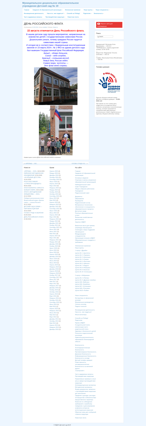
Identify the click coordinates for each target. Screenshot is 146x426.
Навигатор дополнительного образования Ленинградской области (84, 339)
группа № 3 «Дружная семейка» (85, 280)
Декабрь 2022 (54, 206)
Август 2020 (53, 248)
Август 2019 (53, 258)
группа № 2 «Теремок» (82, 255)
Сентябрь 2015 (54, 302)
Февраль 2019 (54, 267)
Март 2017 (53, 283)
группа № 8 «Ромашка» (82, 267)
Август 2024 (53, 181)
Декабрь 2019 (54, 256)
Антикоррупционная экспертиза (85, 385)
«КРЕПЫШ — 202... (31, 163)
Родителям (86, 13)
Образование (79, 198)
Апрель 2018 (54, 271)
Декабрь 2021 (54, 223)
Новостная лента (73, 17)
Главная (26, 10)
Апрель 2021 (54, 235)
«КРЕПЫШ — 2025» (30, 171)
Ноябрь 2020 (54, 246)
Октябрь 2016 (54, 292)
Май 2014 (53, 315)
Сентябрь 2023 (54, 196)
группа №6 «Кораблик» (82, 284)
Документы (78, 196)
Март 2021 (53, 238)
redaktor (45, 27)
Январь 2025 (54, 173)
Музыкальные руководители (84, 302)
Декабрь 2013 (54, 319)
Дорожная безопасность (83, 354)
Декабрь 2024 (54, 175)
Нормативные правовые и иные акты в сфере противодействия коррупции (85, 381)
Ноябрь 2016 (54, 290)
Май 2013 (53, 323)
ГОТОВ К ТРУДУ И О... (79, 163)
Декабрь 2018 (54, 269)
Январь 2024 (54, 190)
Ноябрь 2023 (54, 192)
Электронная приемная (72, 10)
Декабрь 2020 (54, 244)
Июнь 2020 (53, 252)
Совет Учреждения (81, 186)
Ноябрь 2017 (54, 275)
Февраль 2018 (54, 273)
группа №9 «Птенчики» (82, 288)
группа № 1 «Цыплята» (82, 253)
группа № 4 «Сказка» (82, 259)
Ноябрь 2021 (54, 225)
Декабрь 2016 (54, 287)
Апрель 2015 (54, 308)
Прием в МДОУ (80, 323)
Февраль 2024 (54, 188)
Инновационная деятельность (34, 13)
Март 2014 (53, 317)
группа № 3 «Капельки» (83, 257)
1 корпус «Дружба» (81, 250)
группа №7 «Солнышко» (83, 286)
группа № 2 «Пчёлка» (82, 278)
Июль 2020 (53, 250)
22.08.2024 (35, 27)
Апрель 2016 (54, 294)
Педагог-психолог (81, 306)
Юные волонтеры (81, 314)
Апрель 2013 (54, 325)
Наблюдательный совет (82, 184)
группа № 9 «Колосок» (82, 269)
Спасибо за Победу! (73, 13)
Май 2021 (53, 233)
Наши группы (88, 10)
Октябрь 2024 (54, 177)
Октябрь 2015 (54, 300)
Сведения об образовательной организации (47, 10)
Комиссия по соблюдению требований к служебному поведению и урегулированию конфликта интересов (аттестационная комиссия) (85, 406)
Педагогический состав (82, 203)
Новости (55, 27)
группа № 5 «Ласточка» (82, 261)
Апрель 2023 (54, 202)
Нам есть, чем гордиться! (55, 13)
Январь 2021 (54, 242)
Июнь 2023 (53, 198)
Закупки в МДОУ (80, 222)
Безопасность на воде (82, 358)
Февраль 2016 (54, 298)
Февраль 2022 (54, 219)
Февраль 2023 (54, 204)
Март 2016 (53, 296)
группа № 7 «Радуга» (82, 265)
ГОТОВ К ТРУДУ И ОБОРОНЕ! (34, 213)
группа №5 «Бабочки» (82, 282)
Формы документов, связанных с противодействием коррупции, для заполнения (85, 391)
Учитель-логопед (80, 304)
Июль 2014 (53, 312)
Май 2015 (53, 306)
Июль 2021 (53, 229)
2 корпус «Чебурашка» (82, 275)
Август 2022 (53, 210)
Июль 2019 (53, 260)
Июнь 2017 (53, 279)
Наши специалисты (102, 10)
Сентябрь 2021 (54, 227)
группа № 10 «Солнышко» (83, 272)
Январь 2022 (54, 221)
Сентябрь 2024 (54, 179)
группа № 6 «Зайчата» (82, 263)
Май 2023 (53, 200)
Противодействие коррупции (54, 17)
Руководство (79, 200)
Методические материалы (83, 387)
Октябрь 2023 (54, 194)
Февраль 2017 (54, 285)
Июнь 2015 (53, 304)
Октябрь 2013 (54, 321)
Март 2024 (53, 185)
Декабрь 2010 (54, 329)
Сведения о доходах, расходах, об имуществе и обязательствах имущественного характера (85, 397)
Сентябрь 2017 (54, 277)
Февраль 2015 (54, 310)
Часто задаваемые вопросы (33, 17)
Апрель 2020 (54, 254)
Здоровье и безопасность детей (85, 331)
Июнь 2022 (53, 213)
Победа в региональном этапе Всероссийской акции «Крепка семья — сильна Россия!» (34, 200)
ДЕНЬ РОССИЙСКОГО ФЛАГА (43, 23)
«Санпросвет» (79, 370)
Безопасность (98, 13)
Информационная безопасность (85, 356)
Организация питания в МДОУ (85, 238)
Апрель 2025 (54, 171)
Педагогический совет (82, 193)
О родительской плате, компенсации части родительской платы (82, 327)
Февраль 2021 (54, 240)
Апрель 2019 (54, 265)
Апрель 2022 (54, 215)
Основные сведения (81, 178)
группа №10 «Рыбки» (82, 290)
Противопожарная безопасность (85, 352)
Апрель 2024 (54, 183)
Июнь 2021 (53, 231)
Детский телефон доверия (83, 360)
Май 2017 (53, 281)
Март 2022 (53, 217)
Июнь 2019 (53, 263)
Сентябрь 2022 (54, 208)
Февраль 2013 (54, 327)
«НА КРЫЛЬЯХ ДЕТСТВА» (32, 177)
